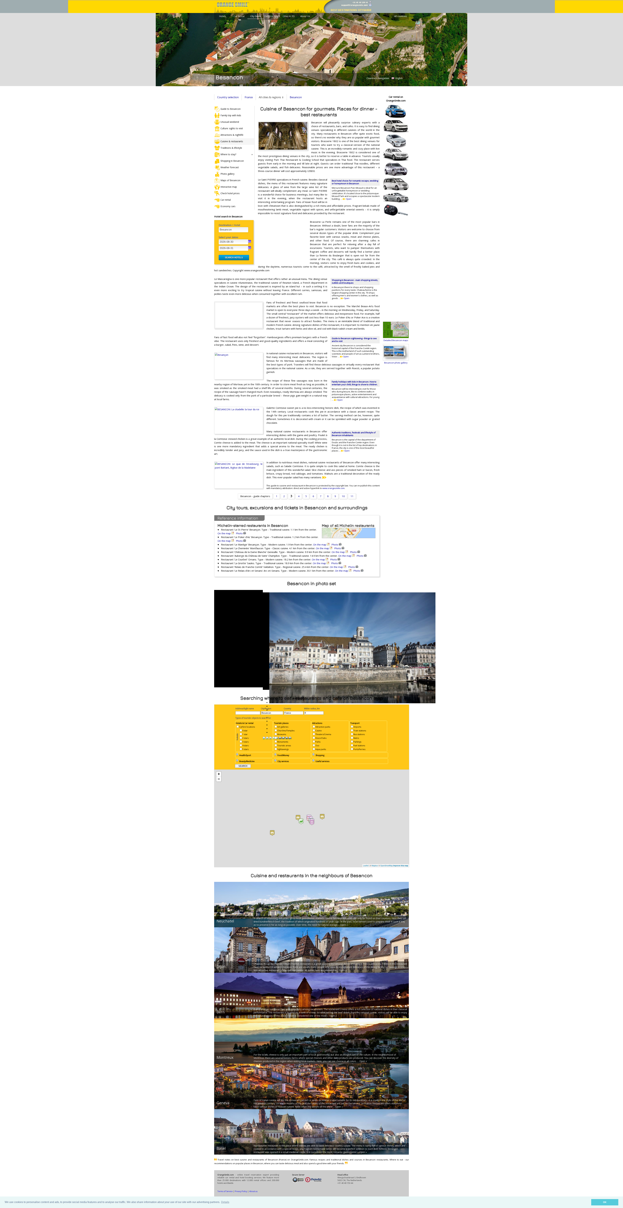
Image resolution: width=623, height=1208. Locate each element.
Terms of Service (225, 1191)
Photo (239, 533)
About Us (305, 16)
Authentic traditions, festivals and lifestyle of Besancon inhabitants (354, 434)
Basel (221, 1148)
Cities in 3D (289, 16)
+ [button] (219, 774)
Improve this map (400, 865)
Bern (221, 1011)
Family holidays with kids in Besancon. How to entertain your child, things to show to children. (355, 383)
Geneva (223, 1102)
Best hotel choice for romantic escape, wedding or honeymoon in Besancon (355, 182)
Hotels (222, 16)
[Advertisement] (282, 241)
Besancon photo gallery (396, 362)
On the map (224, 533)
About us (253, 1191)
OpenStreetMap (386, 865)
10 (343, 496)
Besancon (296, 97)
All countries (400, 16)
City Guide (255, 16)
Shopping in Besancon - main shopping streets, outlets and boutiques (355, 281)
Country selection (228, 97)
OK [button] (604, 1202)
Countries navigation (377, 78)
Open (348, 198)
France (249, 97)
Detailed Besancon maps (396, 340)
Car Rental (239, 16)
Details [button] (225, 1202)
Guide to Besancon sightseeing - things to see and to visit (354, 340)
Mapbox (375, 865)
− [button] (219, 779)
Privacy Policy (241, 1191)
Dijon (221, 966)
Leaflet (365, 865)
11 (352, 496)
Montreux (225, 1057)
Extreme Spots (272, 16)
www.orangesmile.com (333, 488)
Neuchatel (225, 921)
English (399, 78)
